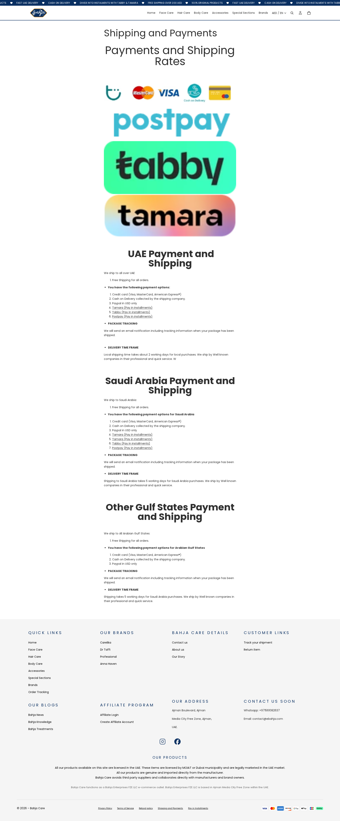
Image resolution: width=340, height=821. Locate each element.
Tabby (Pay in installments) (131, 312)
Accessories (36, 671)
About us (178, 650)
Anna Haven (108, 664)
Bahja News (36, 715)
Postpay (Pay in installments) (132, 316)
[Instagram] (162, 741)
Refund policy (146, 808)
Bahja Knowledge (40, 722)
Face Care (35, 650)
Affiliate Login (109, 715)
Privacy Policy (105, 808)
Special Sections (39, 678)
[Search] (292, 13)
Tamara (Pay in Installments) (132, 308)
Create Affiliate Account (117, 722)
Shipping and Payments (170, 808)
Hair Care (34, 657)
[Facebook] (177, 741)
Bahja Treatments (40, 729)
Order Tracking (38, 692)
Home (32, 643)
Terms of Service (125, 808)
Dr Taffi (105, 650)
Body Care (35, 664)
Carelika (105, 643)
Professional (108, 657)
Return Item (252, 650)
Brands (33, 685)
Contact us (180, 643)
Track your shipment (258, 643)
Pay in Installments (198, 808)
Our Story (178, 657)
